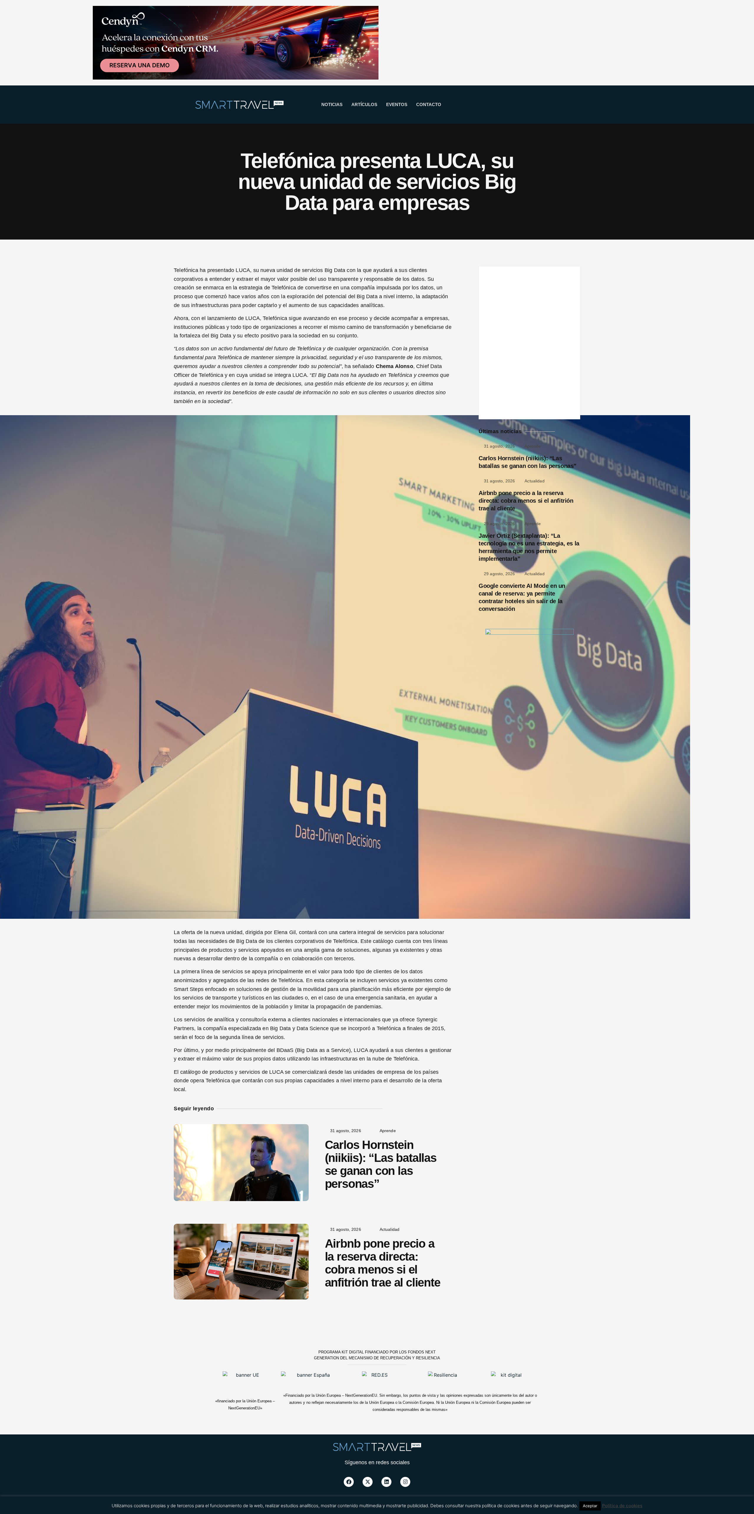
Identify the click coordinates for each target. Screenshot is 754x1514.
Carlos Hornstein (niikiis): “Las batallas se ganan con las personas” (380, 1164)
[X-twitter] (368, 1482)
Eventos (396, 104)
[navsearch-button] (514, 105)
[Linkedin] (386, 1482)
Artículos (364, 104)
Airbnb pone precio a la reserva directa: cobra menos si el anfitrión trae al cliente (382, 1263)
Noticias (332, 104)
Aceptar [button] (590, 1505)
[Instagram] (405, 1482)
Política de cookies (622, 1505)
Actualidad (390, 1229)
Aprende (388, 1130)
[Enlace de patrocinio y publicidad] (235, 43)
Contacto (428, 104)
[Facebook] (349, 1482)
